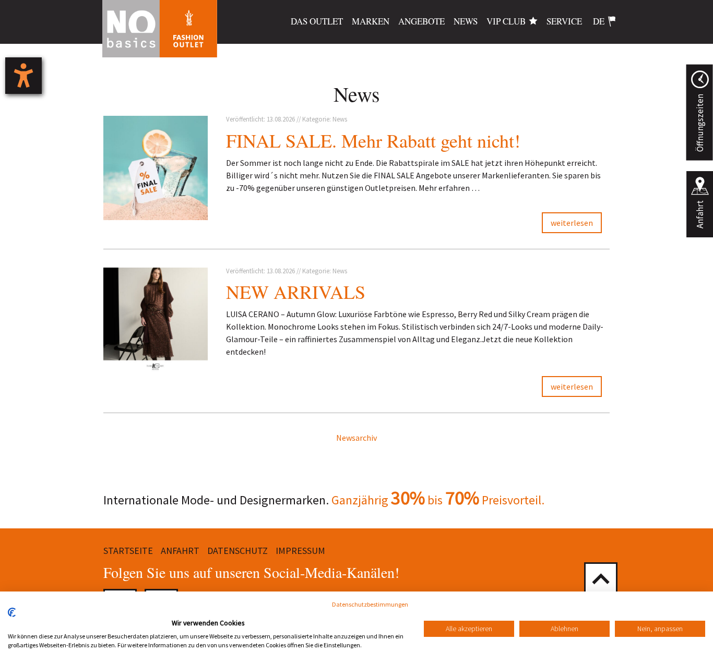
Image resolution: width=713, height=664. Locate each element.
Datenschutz (237, 551)
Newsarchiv (356, 437)
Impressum (300, 551)
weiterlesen (572, 223)
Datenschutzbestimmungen (370, 604)
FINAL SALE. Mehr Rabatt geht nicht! (373, 140)
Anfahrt (700, 214)
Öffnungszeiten (699, 123)
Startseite (128, 551)
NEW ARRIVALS (295, 291)
